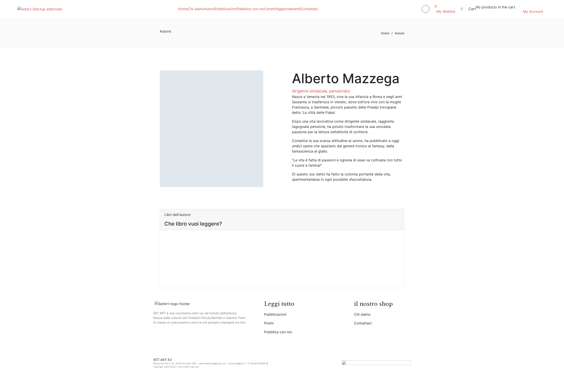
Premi (269, 323)
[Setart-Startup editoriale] (39, 9)
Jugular (191, 272)
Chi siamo (362, 314)
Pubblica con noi (278, 332)
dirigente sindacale (309, 91)
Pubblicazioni (275, 314)
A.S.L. (252, 272)
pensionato (339, 91)
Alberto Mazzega (193, 281)
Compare (172, 260)
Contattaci (363, 323)
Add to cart (174, 242)
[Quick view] (165, 248)
